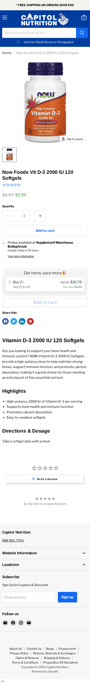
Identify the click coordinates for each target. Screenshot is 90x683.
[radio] (45, 284)
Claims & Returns (27, 658)
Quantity (8, 206)
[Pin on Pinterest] (30, 321)
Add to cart (45, 302)
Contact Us (34, 648)
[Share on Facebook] (5, 321)
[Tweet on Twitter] (13, 321)
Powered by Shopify (45, 671)
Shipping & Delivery (57, 658)
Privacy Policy (19, 653)
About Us (15, 648)
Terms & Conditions (25, 662)
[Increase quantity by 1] (40, 216)
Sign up (67, 597)
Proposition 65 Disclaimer (60, 662)
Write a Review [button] (47, 479)
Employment (67, 648)
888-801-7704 (13, 540)
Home (7, 53)
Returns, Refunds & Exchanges (54, 653)
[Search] (82, 33)
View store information (21, 256)
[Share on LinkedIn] (22, 321)
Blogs (50, 648)
